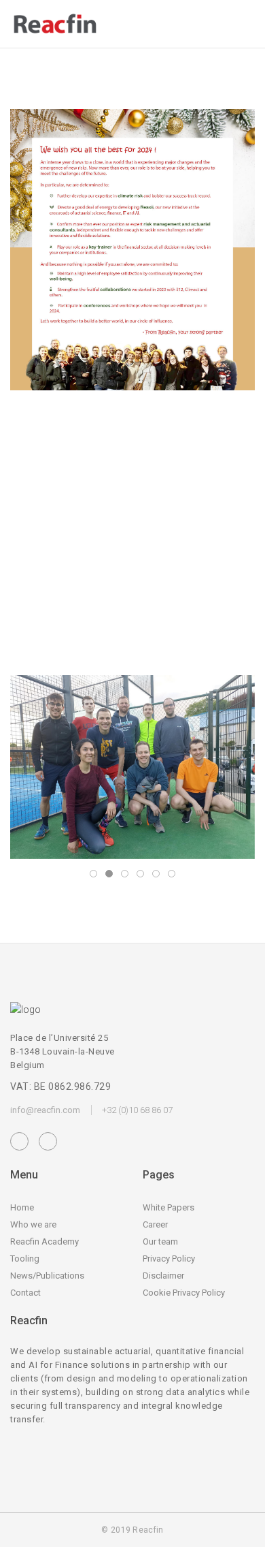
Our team (160, 1241)
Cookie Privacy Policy (184, 1292)
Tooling (24, 1258)
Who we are (33, 1224)
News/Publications (47, 1275)
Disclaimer (163, 1275)
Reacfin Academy (44, 1241)
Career (155, 1224)
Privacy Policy (169, 1258)
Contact (25, 1292)
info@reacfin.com (45, 1110)
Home (22, 1207)
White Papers (168, 1207)
